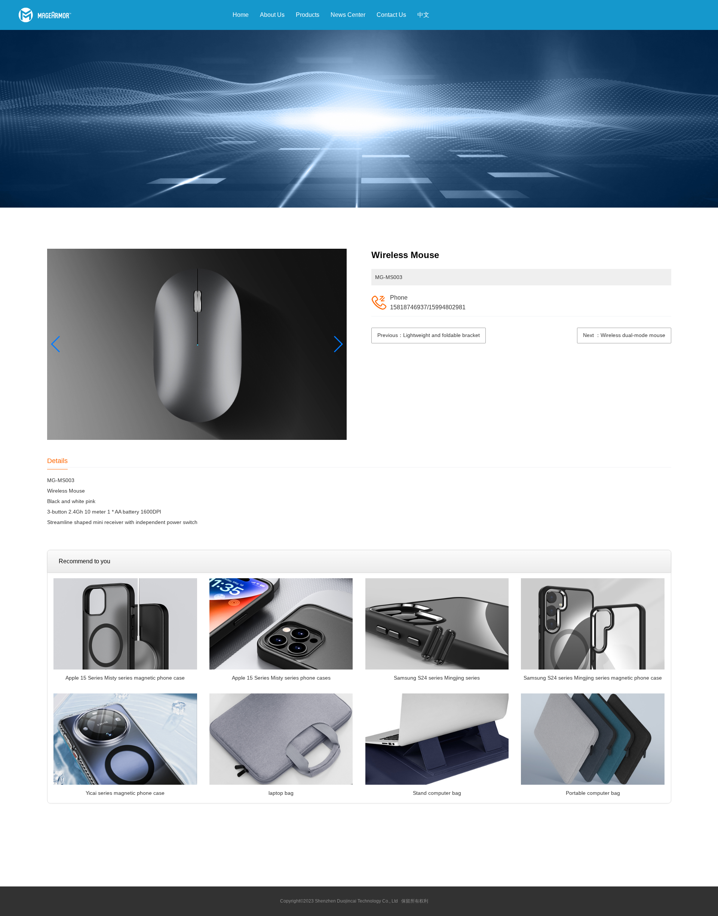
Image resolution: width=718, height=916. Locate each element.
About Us (272, 15)
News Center (348, 15)
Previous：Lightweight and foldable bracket (428, 335)
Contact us (391, 15)
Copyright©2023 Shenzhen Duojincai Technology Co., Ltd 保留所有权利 (354, 901)
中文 (423, 15)
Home (241, 15)
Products (307, 15)
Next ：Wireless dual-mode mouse (624, 335)
